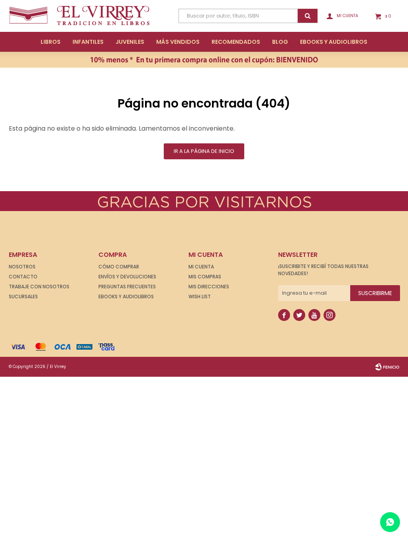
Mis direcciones (208, 286)
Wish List (199, 296)
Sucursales (23, 296)
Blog (280, 42)
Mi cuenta (201, 266)
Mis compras (204, 276)
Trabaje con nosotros (39, 286)
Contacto (23, 276)
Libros (51, 42)
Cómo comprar (118, 266)
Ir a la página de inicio (204, 151)
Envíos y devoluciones (127, 276)
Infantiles (88, 42)
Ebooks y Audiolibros (126, 296)
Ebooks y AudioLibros (333, 42)
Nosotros (22, 266)
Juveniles (130, 42)
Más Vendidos (178, 42)
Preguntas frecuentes (127, 286)
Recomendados (236, 42)
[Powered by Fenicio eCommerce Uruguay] (387, 367)
